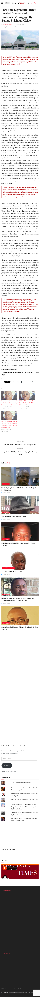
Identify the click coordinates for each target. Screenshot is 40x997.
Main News (4, 989)
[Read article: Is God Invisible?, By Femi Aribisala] (20, 560)
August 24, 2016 (19, 24)
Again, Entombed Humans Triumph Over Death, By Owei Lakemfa (19, 628)
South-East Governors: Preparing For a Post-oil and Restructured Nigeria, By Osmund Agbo (17, 599)
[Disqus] (20, 663)
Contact (20, 989)
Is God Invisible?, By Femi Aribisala (12, 572)
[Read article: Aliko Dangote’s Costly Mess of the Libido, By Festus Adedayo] (20, 531)
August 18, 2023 (6, 492)
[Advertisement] (20, 835)
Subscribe (7, 765)
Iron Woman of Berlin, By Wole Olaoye (13, 516)
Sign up (36, 3)
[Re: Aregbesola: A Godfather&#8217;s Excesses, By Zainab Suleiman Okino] (9, 395)
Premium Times (7, 24)
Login (31, 3)
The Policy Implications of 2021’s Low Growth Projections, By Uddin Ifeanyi (19, 489)
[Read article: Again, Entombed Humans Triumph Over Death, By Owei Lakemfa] (20, 615)
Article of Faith (8, 568)
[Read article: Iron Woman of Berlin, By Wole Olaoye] (20, 505)
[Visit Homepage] (19, 3)
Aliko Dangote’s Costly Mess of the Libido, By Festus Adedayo (17, 544)
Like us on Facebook (8, 849)
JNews (6, 992)
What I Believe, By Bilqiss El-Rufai (21, 782)
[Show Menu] (2, 3)
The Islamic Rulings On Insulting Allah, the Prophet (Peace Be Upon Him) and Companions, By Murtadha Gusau (24, 807)
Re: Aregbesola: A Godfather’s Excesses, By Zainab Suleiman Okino (9, 403)
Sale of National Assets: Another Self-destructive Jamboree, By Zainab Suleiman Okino (9, 424)
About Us (12, 989)
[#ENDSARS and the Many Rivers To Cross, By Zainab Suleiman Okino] (27, 395)
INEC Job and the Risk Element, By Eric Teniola (24, 799)
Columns (6, 484)
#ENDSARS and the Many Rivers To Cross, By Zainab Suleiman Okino (27, 403)
